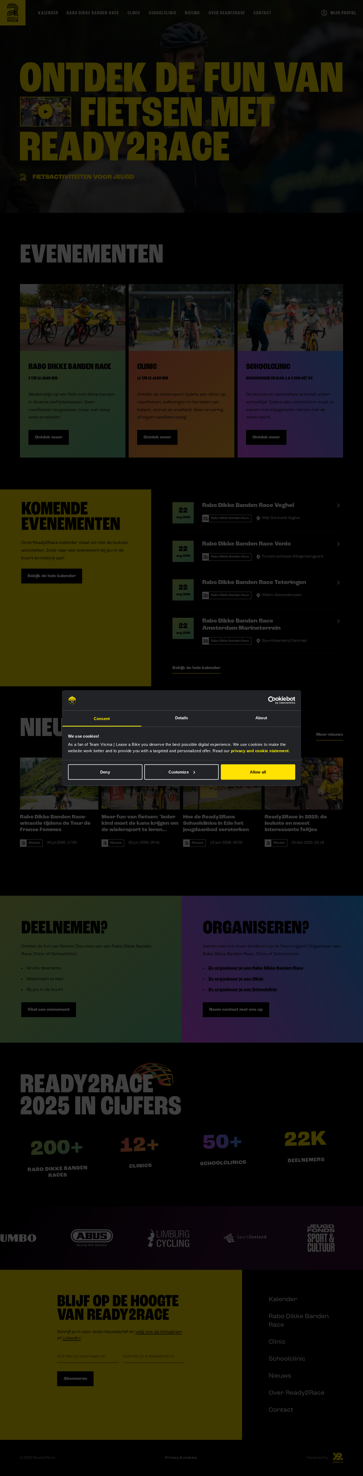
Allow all (258, 771)
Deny (105, 771)
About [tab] (261, 718)
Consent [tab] (102, 718)
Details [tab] (181, 718)
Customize (178, 771)
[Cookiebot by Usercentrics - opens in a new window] (272, 700)
